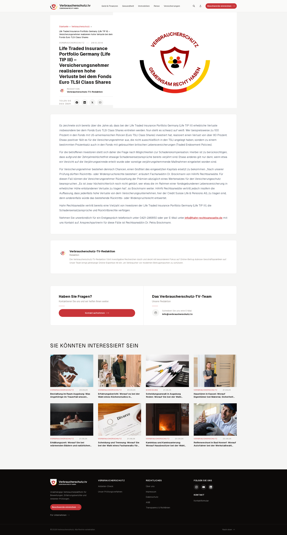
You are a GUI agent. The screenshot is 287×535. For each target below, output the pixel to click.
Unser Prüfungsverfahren (110, 491)
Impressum (151, 491)
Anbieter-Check (105, 486)
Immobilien (144, 6)
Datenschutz (152, 497)
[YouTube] (203, 487)
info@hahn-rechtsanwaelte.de (203, 217)
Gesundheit (128, 6)
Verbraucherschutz (80, 26)
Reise (157, 6)
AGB (148, 502)
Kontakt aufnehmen (95, 313)
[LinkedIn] (210, 487)
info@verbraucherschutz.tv (177, 314)
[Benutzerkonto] (200, 6)
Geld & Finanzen (109, 6)
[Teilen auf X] (92, 102)
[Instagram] (196, 487)
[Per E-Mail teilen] (100, 102)
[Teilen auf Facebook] (77, 102)
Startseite (63, 26)
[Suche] (194, 6)
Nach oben (227, 529)
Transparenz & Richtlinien (158, 507)
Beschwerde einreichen (219, 6)
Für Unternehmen (58, 515)
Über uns (150, 486)
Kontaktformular (201, 500)
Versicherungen (172, 6)
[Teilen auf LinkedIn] (85, 102)
